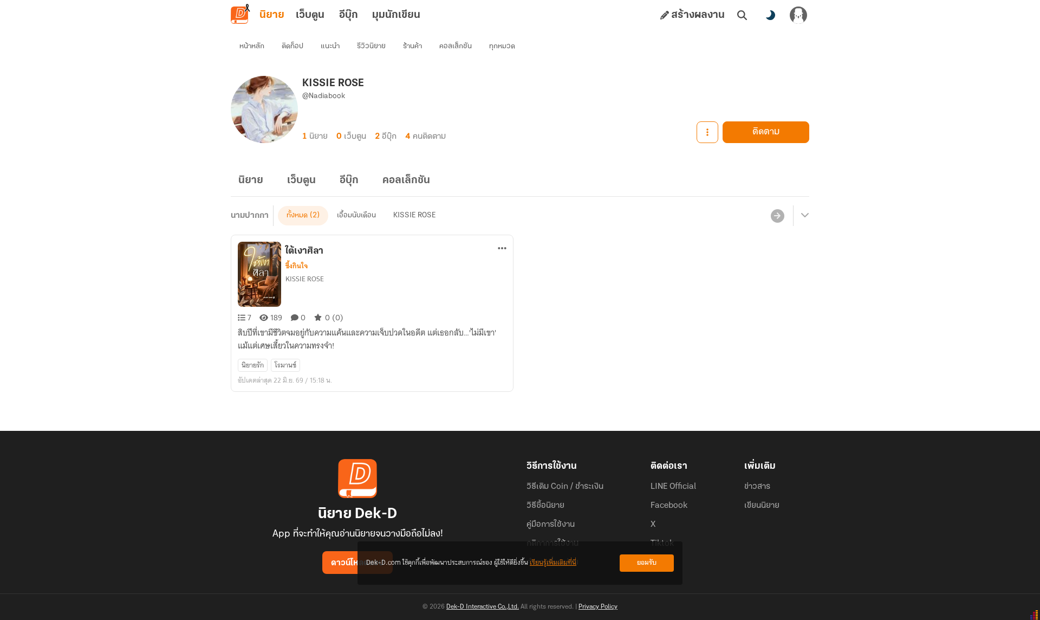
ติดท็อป (292, 46)
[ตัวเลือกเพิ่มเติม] (707, 132)
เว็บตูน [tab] (310, 15)
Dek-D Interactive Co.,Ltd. (482, 607)
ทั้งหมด (297, 215)
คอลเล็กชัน (455, 46)
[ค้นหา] (742, 15)
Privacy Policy (598, 607)
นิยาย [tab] (271, 15)
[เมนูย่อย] (803, 215)
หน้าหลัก (251, 46)
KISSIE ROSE (414, 215)
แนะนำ (330, 46)
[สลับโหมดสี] (770, 15)
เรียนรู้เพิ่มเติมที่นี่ (553, 563)
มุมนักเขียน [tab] (396, 15)
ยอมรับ (646, 563)
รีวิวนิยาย (371, 46)
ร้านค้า (412, 46)
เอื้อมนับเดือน (356, 215)
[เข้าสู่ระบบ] (798, 15)
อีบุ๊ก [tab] (348, 15)
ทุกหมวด (502, 46)
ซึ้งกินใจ (296, 266)
